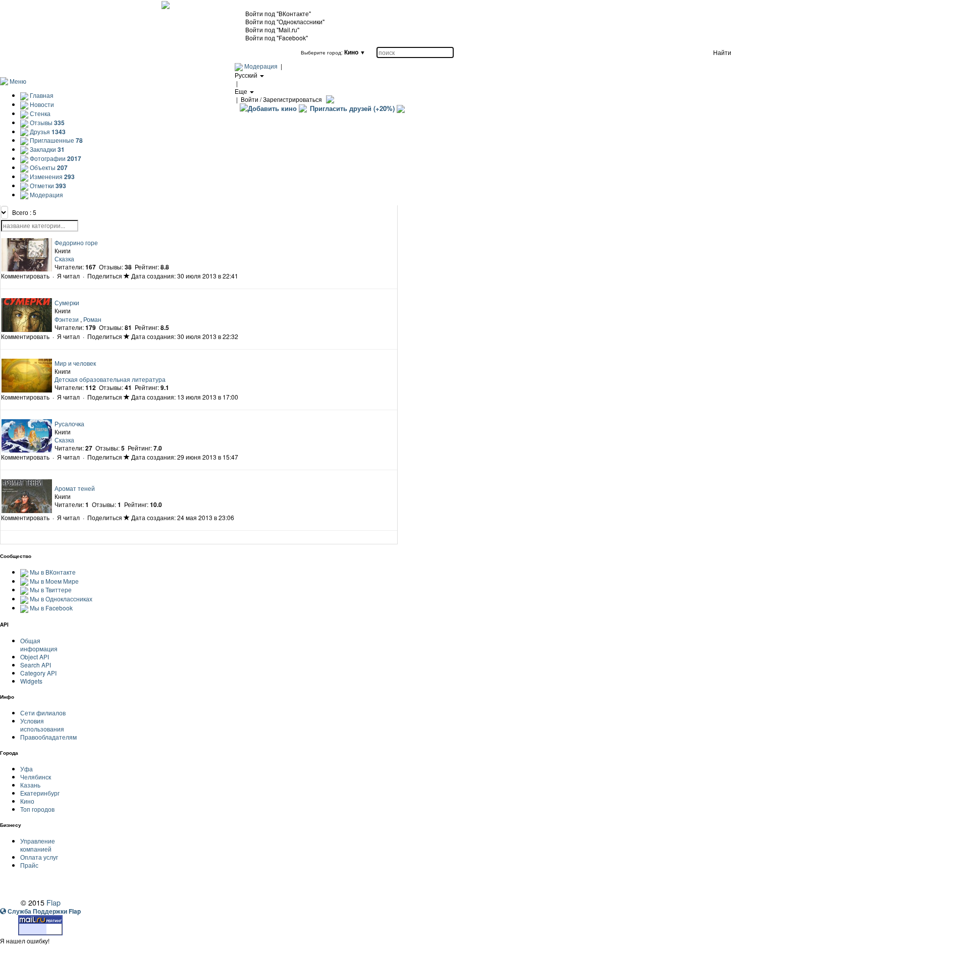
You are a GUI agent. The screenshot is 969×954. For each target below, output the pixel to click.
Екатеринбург (40, 793)
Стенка (39, 113)
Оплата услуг (39, 857)
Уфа (26, 768)
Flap (53, 902)
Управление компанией (37, 844)
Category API (38, 672)
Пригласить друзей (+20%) (352, 108)
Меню (18, 81)
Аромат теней (75, 488)
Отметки (47, 185)
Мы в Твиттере (51, 589)
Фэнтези (67, 319)
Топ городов (37, 809)
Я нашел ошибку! (24, 941)
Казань (30, 784)
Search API (35, 664)
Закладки (46, 149)
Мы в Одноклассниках (61, 598)
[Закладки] (127, 275)
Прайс (29, 865)
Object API (34, 656)
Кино (27, 801)
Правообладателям (48, 737)
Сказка (64, 258)
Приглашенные (55, 140)
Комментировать (25, 275)
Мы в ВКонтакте (53, 572)
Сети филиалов (43, 712)
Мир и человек (75, 363)
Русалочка (69, 423)
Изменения (51, 176)
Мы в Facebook (51, 607)
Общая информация (39, 644)
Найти (722, 52)
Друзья (47, 131)
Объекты (48, 167)
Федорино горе (76, 242)
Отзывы (46, 122)
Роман (92, 319)
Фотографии (54, 158)
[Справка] (329, 99)
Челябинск (35, 776)
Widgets (31, 681)
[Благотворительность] (401, 108)
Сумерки (67, 302)
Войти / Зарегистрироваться (281, 99)
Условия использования (42, 724)
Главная (40, 95)
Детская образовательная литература (110, 379)
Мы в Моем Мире (54, 581)
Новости (41, 104)
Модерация (261, 66)
